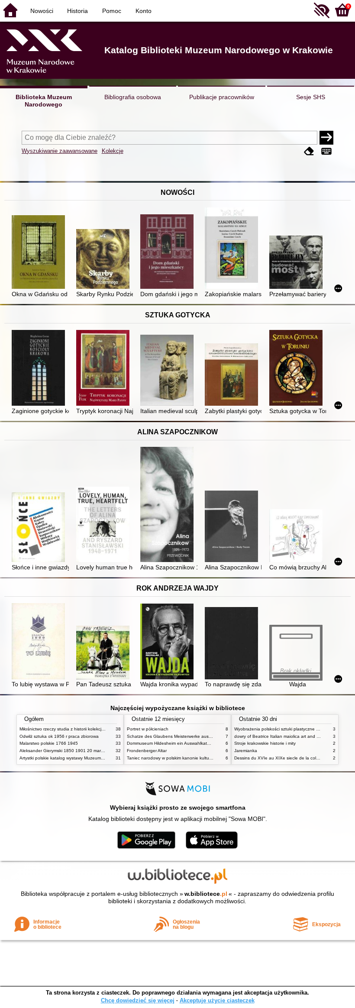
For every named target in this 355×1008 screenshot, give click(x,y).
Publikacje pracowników (221, 97)
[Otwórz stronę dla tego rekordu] (40, 253)
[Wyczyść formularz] (309, 151)
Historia (77, 10)
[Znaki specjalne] (326, 151)
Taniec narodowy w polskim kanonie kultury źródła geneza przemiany (195, 758)
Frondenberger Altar (147, 750)
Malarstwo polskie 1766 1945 (48, 743)
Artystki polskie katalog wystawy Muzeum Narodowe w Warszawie (84, 758)
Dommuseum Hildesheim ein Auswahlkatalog (171, 743)
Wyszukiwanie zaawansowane (59, 151)
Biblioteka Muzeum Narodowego (44, 101)
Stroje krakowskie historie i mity (265, 743)
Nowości (41, 10)
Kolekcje (112, 151)
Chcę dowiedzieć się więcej (137, 1000)
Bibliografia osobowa (132, 97)
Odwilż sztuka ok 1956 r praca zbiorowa (59, 736)
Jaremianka (245, 750)
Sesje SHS (310, 97)
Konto (144, 10)
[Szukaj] (326, 138)
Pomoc (111, 10)
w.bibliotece (205, 893)
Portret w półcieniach (147, 729)
